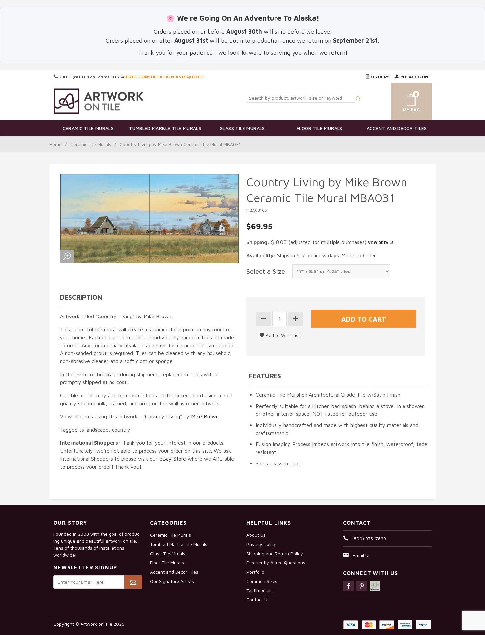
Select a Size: (267, 271)
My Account (415, 76)
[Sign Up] (133, 582)
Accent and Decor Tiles (397, 128)
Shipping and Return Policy (274, 553)
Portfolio (255, 572)
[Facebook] (348, 586)
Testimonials (259, 590)
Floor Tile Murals (319, 128)
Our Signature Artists (172, 581)
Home (55, 144)
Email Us (362, 555)
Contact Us (258, 599)
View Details (380, 242)
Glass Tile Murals (242, 128)
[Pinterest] (361, 586)
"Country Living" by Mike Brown (181, 416)
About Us (256, 535)
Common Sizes (261, 581)
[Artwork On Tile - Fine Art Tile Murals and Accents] (98, 101)
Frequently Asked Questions (275, 562)
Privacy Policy (261, 544)
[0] (403, 100)
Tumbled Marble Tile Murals (165, 128)
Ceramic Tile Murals (88, 128)
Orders (380, 76)
